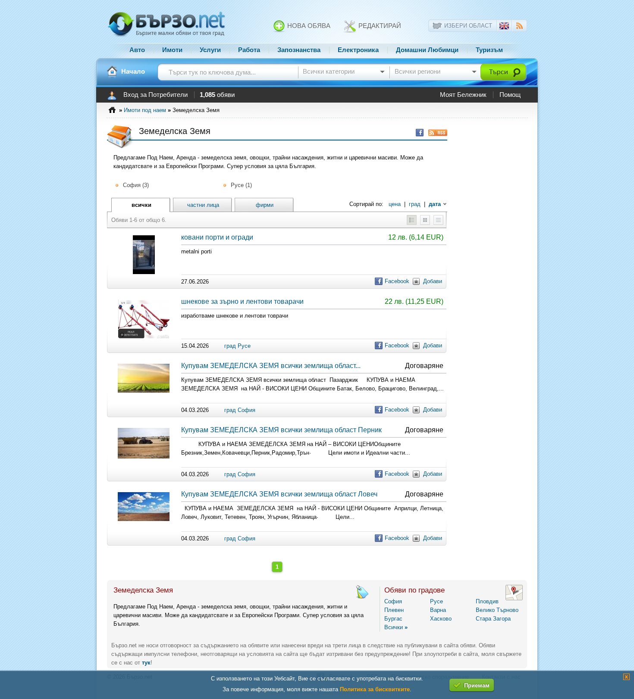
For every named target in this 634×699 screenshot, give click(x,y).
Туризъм (489, 50)
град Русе (237, 346)
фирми (264, 205)
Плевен (394, 610)
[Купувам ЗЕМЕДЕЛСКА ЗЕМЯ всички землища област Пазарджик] (143, 390)
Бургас (393, 618)
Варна (438, 610)
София (393, 601)
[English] (504, 27)
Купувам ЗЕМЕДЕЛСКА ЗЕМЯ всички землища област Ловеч (279, 494)
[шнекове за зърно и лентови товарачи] (143, 336)
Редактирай (379, 25)
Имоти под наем (145, 110)
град (415, 204)
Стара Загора (493, 618)
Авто (137, 50)
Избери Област (468, 25)
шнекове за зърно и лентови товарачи (242, 301)
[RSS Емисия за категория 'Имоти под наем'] (435, 132)
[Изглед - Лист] (438, 223)
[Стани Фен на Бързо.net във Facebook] (417, 132)
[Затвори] (626, 678)
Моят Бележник (463, 94)
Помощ (510, 94)
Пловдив (487, 601)
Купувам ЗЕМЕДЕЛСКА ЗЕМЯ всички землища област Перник (281, 430)
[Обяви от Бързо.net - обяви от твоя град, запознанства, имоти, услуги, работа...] (166, 35)
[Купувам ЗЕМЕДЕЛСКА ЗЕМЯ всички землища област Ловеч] (143, 519)
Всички (396, 627)
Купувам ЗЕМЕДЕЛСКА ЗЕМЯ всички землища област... (271, 365)
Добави (432, 281)
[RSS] (519, 27)
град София (239, 410)
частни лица (203, 205)
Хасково (441, 618)
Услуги (210, 50)
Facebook (397, 281)
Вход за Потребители (155, 94)
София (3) (136, 185)
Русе (436, 601)
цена (395, 204)
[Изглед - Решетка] (425, 223)
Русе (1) (241, 185)
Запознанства (298, 50)
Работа (249, 50)
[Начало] (112, 71)
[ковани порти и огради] (144, 272)
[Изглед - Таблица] (412, 223)
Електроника (358, 50)
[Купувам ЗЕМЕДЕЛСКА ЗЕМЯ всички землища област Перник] (143, 456)
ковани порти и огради (217, 237)
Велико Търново (497, 610)
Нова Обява (308, 25)
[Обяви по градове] (514, 598)
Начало (133, 71)
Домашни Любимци (427, 50)
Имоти (172, 50)
